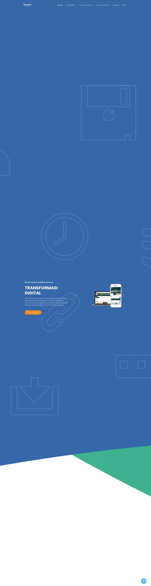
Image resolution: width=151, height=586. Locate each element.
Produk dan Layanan (86, 5)
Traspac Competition (102, 5)
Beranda (60, 5)
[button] (33, 312)
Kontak (124, 5)
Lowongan (115, 5)
